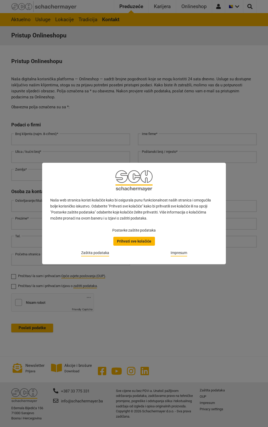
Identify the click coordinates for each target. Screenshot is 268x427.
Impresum (179, 253)
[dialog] (134, 213)
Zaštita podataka (95, 253)
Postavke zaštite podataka (134, 230)
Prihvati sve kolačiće (134, 241)
